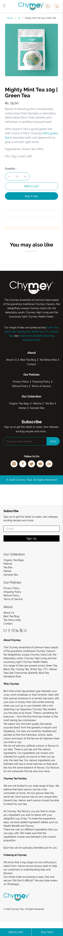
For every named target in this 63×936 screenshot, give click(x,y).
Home (10, 18)
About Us (11, 359)
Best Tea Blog (28, 359)
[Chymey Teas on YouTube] (25, 631)
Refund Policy (20, 386)
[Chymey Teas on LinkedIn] (17, 631)
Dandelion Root (31, 340)
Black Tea (10, 331)
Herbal (22, 408)
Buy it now (31, 196)
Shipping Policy (41, 381)
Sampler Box (37, 408)
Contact (31, 364)
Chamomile (25, 335)
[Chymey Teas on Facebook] (9, 631)
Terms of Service (41, 386)
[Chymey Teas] (31, 6)
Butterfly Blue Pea (43, 335)
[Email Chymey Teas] (5, 631)
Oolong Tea (23, 331)
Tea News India (48, 359)
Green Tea (52, 327)
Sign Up (31, 538)
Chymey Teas (17, 909)
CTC (46, 331)
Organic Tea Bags (19, 403)
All (19, 18)
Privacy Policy (21, 381)
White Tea (37, 331)
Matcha (37, 403)
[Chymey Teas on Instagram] (13, 631)
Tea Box (49, 403)
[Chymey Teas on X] (21, 631)
